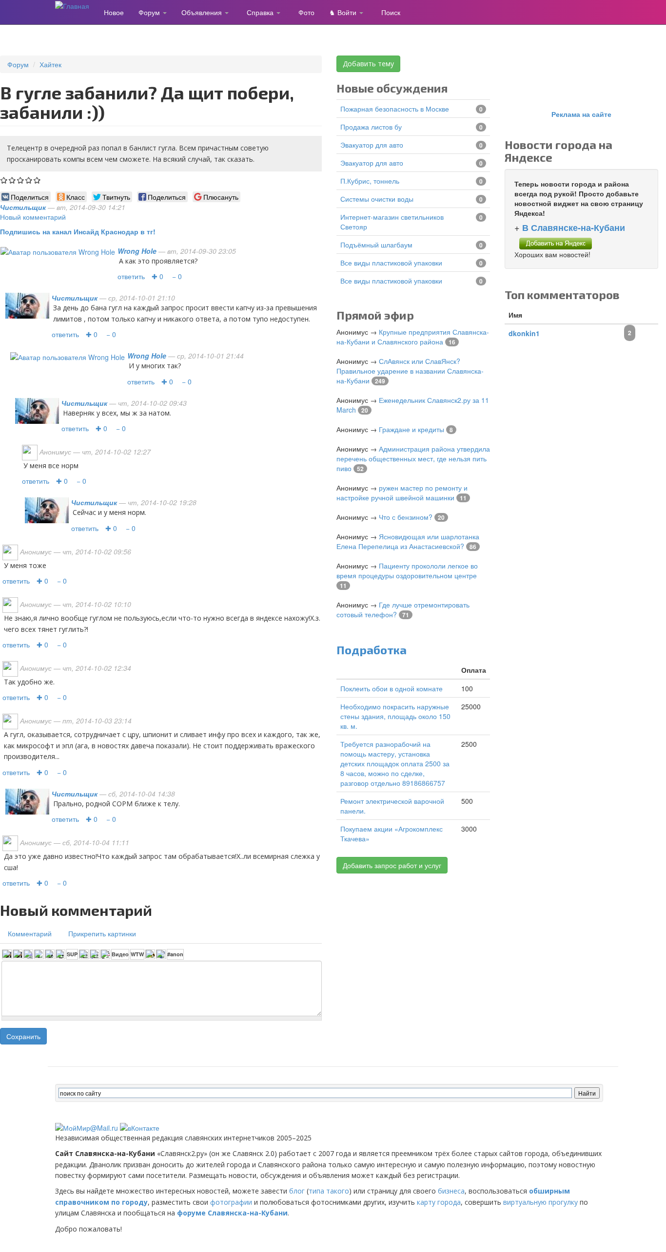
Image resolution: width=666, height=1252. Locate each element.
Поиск (390, 12)
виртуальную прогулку (540, 1202)
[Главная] (76, 5)
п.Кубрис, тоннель (369, 181)
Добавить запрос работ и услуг (392, 865)
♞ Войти (343, 12)
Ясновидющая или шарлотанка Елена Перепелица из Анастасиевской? (407, 541)
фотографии (231, 1202)
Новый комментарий (33, 217)
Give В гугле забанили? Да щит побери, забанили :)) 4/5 (29, 180)
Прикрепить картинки (102, 933)
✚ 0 (157, 276)
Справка (261, 12)
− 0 (177, 276)
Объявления (202, 12)
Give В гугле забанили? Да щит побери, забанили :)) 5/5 (37, 180)
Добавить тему (368, 63)
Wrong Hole (137, 251)
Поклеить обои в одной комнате (391, 688)
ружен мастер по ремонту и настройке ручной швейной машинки (402, 492)
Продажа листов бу (371, 127)
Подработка (371, 650)
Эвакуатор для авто (371, 145)
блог (297, 1190)
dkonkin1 (524, 333)
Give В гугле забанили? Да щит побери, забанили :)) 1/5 (4, 180)
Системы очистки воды (376, 199)
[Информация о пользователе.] (57, 251)
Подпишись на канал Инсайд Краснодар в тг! (78, 231)
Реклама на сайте (581, 114)
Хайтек (50, 64)
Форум (150, 12)
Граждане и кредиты (411, 429)
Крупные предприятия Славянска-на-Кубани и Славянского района (412, 336)
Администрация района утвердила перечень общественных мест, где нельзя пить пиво (413, 458)
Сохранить (23, 1036)
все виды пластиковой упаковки (391, 262)
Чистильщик (23, 207)
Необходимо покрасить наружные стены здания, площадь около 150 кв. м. (395, 716)
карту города (439, 1202)
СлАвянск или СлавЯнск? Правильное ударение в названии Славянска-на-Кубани (410, 370)
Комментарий (30, 933)
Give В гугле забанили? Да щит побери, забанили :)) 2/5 (12, 180)
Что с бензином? (405, 517)
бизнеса (451, 1190)
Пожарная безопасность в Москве (394, 109)
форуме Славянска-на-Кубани (232, 1212)
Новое (114, 12)
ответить (131, 276)
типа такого (329, 1190)
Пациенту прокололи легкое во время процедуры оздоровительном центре (407, 570)
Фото (306, 12)
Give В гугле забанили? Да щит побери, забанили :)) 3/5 (21, 180)
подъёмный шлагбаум (376, 244)
